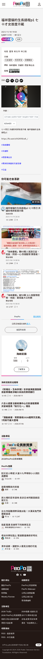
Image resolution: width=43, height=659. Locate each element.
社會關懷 (8, 60)
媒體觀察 (28, 60)
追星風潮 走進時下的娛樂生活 (16, 524)
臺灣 (11, 51)
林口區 (24, 51)
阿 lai (7, 517)
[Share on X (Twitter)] (12, 80)
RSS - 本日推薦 (7, 637)
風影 (7, 490)
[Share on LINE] (16, 80)
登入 (28, 323)
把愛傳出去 (30, 65)
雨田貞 (7, 538)
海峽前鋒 (9, 214)
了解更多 (21, 369)
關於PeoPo (6, 585)
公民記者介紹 (27, 596)
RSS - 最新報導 (7, 633)
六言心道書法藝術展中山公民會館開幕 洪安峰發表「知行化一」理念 (20, 405)
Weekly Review (8, 596)
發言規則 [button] (37, 317)
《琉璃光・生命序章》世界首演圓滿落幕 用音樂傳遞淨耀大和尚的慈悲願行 (21, 391)
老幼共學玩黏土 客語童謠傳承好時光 (19, 535)
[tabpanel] (21, 323)
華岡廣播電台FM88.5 (13, 527)
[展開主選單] (3, 4)
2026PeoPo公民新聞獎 (11, 458)
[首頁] (21, 4)
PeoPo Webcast (28, 589)
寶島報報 (9, 257)
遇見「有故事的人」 (30, 623)
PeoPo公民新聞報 (29, 585)
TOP (38, 645)
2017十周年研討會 (29, 615)
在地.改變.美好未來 (29, 619)
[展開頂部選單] (39, 4)
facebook (17, 575)
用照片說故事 (7, 623)
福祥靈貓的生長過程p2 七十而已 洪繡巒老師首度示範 (23, 209)
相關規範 (5, 589)
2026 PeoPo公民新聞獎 (11, 615)
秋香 (7, 503)
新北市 (17, 51)
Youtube (24, 575)
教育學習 (18, 60)
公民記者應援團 (28, 593)
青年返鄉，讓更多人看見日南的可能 (19, 546)
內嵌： (6, 111)
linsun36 (8, 479)
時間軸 (4, 593)
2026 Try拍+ (6, 611)
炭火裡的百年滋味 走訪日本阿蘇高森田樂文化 (20, 499)
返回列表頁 (21, 330)
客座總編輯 (26, 600)
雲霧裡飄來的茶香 (10, 486)
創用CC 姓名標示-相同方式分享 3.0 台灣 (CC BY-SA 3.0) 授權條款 (15, 71)
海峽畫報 (13, 65)
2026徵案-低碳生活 (30, 611)
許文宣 (7, 549)
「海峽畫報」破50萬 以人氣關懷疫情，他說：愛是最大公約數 (23, 296)
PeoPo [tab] (17, 317)
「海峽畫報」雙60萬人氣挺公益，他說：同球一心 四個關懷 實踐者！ (23, 253)
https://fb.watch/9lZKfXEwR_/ (14, 138)
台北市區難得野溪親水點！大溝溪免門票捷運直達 (21, 512)
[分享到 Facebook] (7, 80)
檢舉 (19, 39)
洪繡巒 (21, 65)
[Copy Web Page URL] (21, 80)
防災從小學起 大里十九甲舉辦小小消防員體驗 (20, 474)
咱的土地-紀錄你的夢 (10, 619)
